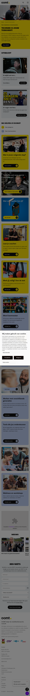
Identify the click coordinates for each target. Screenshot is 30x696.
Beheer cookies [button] (6, 362)
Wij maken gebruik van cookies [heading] (14, 334)
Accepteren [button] (7, 357)
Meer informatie (6, 352)
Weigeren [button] (18, 357)
